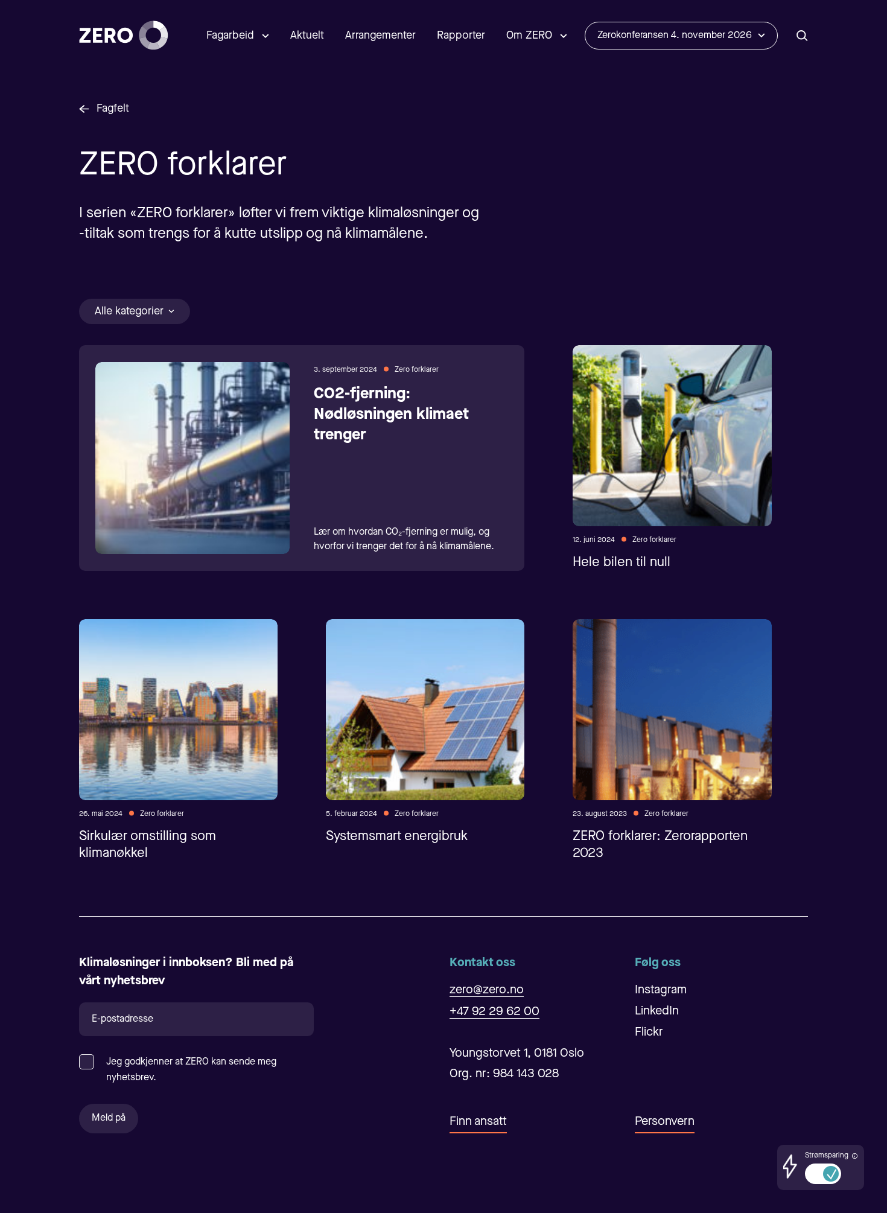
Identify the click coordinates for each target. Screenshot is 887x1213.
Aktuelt (307, 35)
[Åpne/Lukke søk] (802, 35)
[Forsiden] (123, 35)
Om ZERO (529, 35)
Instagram (661, 990)
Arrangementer (380, 35)
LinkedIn (657, 1011)
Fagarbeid (230, 35)
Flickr (649, 1033)
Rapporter (461, 35)
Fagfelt (113, 108)
